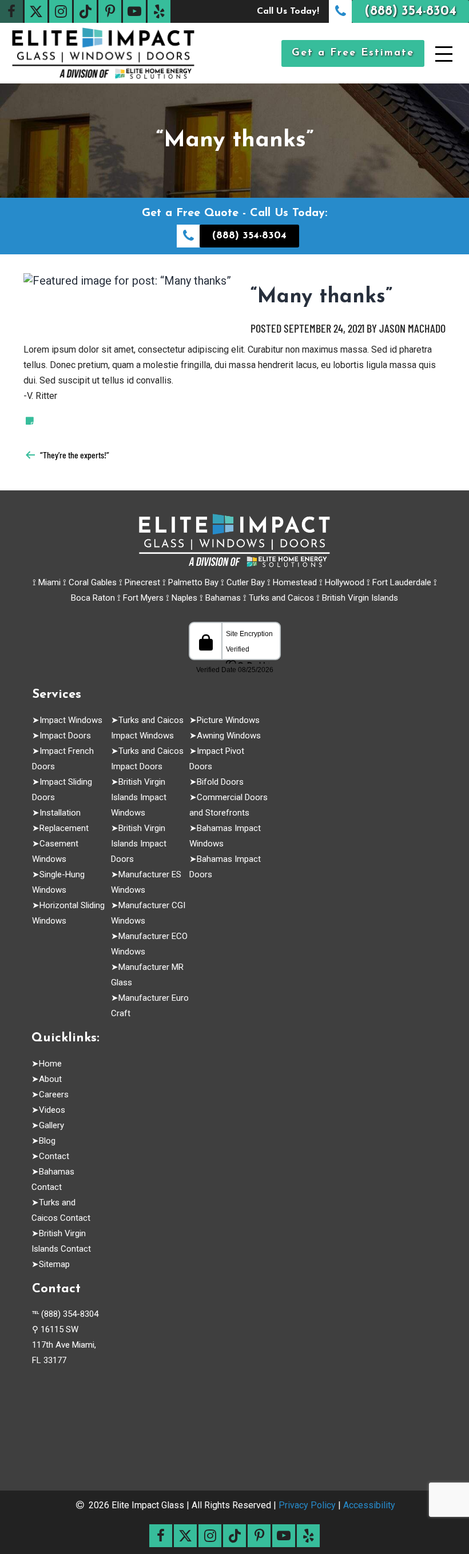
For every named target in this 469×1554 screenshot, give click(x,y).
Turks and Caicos (281, 598)
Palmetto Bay (193, 582)
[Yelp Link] (159, 11)
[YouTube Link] (134, 11)
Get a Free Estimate (353, 53)
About (50, 1079)
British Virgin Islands (360, 598)
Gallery (51, 1125)
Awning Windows (229, 735)
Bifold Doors (220, 782)
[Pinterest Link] (109, 11)
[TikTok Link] (85, 11)
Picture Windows (228, 720)
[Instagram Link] (60, 11)
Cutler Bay (245, 582)
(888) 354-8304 (69, 1314)
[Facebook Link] (11, 11)
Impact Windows (70, 720)
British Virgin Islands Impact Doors (138, 843)
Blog (47, 1141)
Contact (54, 1156)
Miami (49, 582)
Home (50, 1063)
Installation (60, 813)
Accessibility (369, 1505)
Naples (184, 598)
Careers (54, 1094)
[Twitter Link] (36, 11)
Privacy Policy (307, 1505)
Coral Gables (93, 582)
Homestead (295, 582)
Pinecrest (142, 582)
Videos (52, 1110)
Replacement (64, 828)
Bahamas (223, 598)
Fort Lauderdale (401, 582)
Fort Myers (143, 598)
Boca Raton (93, 598)
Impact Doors (65, 735)
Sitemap (54, 1264)
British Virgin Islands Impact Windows (138, 797)
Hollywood (344, 582)
